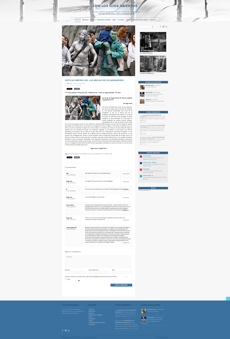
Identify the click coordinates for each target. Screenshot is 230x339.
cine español (83, 154)
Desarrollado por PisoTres (161, 337)
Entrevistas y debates (104, 20)
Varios (128, 20)
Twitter (163, 26)
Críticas (78, 20)
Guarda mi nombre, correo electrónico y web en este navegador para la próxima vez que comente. (91, 276)
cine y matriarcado (106, 154)
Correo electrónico (93, 270)
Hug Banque (143, 125)
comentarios (78, 85)
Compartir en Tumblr (77, 89)
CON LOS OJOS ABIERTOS (115, 6)
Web (113, 270)
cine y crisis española (93, 154)
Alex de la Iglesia (73, 154)
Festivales (85, 20)
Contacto (153, 20)
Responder (126, 173)
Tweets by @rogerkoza (144, 190)
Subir (228, 299)
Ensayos (92, 20)
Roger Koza (69, 181)
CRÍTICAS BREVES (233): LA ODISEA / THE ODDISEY (152, 138)
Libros (114, 20)
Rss (166, 26)
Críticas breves (81, 83)
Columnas (121, 20)
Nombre (67, 270)
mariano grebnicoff (71, 227)
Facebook (161, 26)
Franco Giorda (70, 205)
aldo (67, 173)
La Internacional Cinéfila (139, 20)
